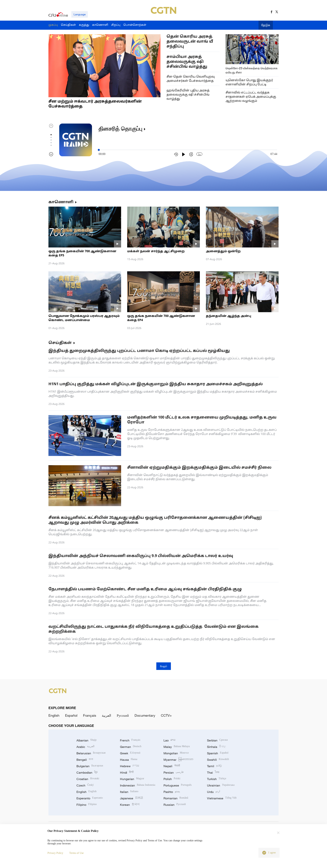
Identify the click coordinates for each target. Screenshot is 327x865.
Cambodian (86, 772)
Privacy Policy (55, 853)
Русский (123, 715)
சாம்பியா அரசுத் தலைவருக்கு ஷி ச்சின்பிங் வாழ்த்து (187, 62)
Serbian (217, 740)
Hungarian (132, 779)
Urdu (213, 792)
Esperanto (89, 798)
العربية (106, 715)
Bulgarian (89, 766)
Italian (129, 792)
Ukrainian (220, 785)
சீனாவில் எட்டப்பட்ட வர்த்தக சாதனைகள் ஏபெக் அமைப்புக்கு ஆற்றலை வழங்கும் (251, 97)
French (130, 740)
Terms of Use (76, 853)
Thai (213, 772)
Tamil (214, 766)
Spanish (217, 753)
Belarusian (90, 753)
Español (71, 715)
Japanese (131, 798)
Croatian (87, 779)
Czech (85, 785)
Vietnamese (222, 798)
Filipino (86, 805)
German (130, 747)
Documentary (145, 715)
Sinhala (216, 747)
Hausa (128, 760)
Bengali (84, 760)
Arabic (85, 747)
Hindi (127, 772)
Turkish (216, 779)
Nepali (172, 766)
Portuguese (178, 785)
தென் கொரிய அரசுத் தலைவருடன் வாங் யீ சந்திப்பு (190, 41)
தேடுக (265, 25)
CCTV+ (166, 715)
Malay (177, 747)
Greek (130, 753)
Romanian (176, 798)
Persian (174, 772)
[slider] (99, 150)
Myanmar (178, 760)
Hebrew (129, 766)
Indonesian (137, 785)
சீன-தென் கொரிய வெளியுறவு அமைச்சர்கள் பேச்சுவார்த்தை (191, 79)
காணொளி (60, 202)
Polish (172, 779)
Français (89, 715)
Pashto (172, 792)
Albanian (86, 740)
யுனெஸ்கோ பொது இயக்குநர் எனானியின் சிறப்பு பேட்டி (249, 82)
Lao (169, 740)
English (53, 715)
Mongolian (176, 753)
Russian (175, 805)
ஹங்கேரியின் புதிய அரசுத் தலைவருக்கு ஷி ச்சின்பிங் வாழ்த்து (188, 95)
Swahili (218, 760)
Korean (130, 805)
